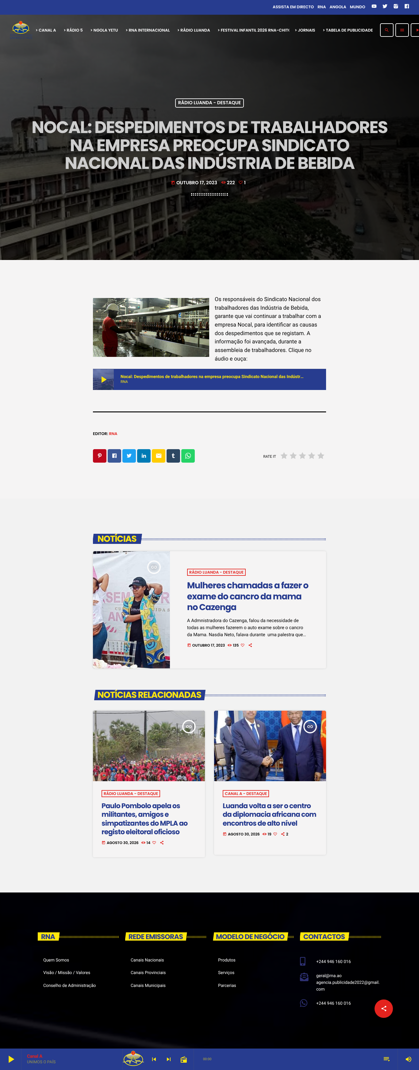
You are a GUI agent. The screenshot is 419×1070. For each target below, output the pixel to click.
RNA (113, 434)
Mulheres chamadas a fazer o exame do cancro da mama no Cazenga (247, 596)
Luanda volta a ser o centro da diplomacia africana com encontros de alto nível (269, 814)
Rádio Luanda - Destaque (209, 103)
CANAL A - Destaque (246, 794)
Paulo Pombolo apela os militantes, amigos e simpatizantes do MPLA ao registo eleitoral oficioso (144, 819)
